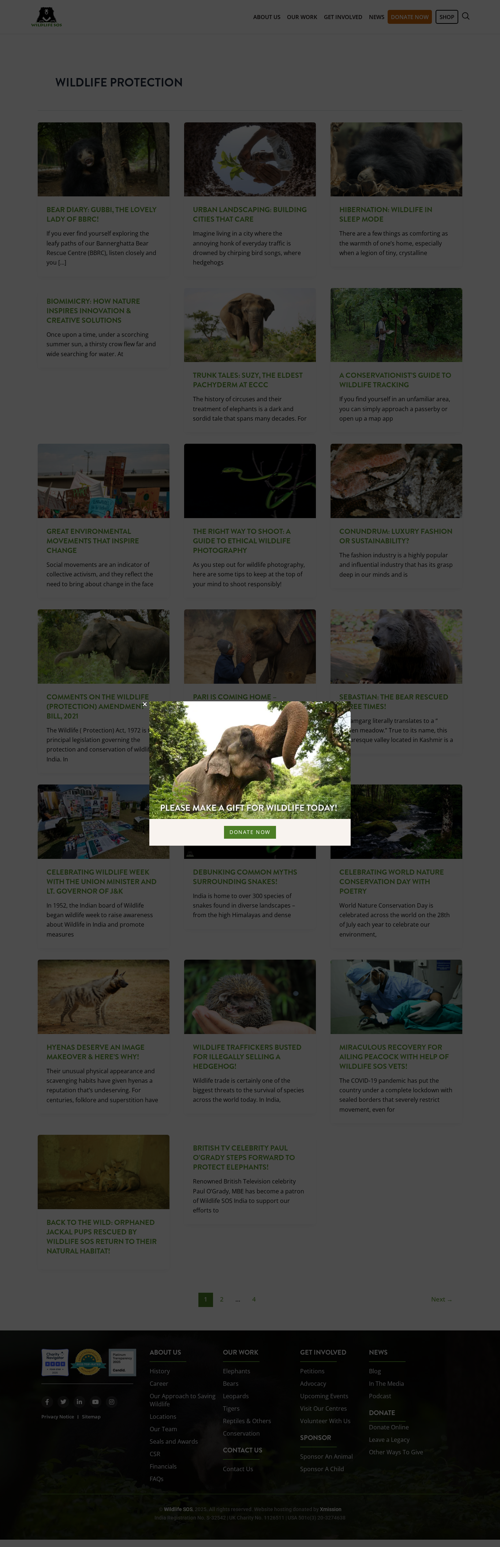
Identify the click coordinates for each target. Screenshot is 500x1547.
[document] (250, 773)
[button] (145, 704)
